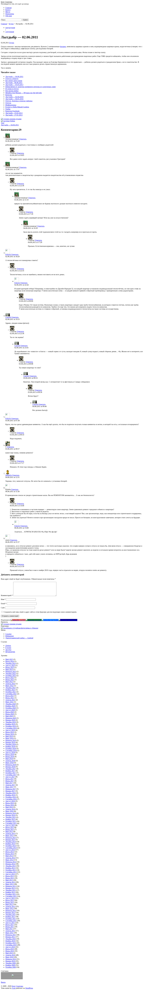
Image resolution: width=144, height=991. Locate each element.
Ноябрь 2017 (10, 771)
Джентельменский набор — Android (19, 638)
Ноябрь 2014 (10, 844)
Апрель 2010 (10, 955)
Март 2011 (9, 933)
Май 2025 (9, 659)
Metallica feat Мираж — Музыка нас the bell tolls (23, 93)
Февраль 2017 (10, 789)
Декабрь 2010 (10, 939)
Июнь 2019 (9, 734)
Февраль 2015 (10, 838)
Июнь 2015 (9, 829)
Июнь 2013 (9, 878)
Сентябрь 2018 (11, 750)
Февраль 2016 (10, 813)
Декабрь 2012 (10, 890)
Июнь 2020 (9, 714)
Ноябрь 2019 (10, 724)
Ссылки (8, 634)
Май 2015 (9, 831)
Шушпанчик (10, 652)
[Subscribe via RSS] (18, 620)
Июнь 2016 (9, 805)
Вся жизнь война (11, 91)
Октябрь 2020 (10, 708)
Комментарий (7, 595)
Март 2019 (9, 738)
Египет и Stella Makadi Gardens (17, 107)
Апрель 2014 (10, 858)
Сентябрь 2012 (11, 896)
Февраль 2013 (10, 886)
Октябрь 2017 (10, 773)
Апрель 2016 (10, 809)
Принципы (9, 14)
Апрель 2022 (10, 684)
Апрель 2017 (10, 785)
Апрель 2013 (10, 882)
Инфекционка (10, 105)
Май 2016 (9, 807)
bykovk (8, 254)
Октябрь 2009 (10, 967)
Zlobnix (8, 646)
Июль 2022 (9, 678)
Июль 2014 (9, 852)
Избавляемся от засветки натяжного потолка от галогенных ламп (30, 87)
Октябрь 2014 (10, 846)
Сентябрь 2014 (11, 848)
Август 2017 (10, 777)
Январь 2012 (10, 912)
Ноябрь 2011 (10, 917)
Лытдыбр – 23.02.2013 (13, 113)
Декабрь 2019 (10, 722)
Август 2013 (10, 874)
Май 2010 (9, 953)
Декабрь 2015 (10, 817)
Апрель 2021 (10, 700)
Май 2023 (9, 669)
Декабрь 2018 (10, 744)
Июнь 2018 (9, 757)
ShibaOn (8, 475)
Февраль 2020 (10, 718)
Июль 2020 (9, 712)
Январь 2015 (10, 840)
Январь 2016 (10, 815)
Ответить (22, 139)
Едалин (8, 648)
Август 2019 (10, 730)
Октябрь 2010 (10, 943)
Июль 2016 (9, 803)
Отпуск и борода (11, 79)
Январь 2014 (10, 864)
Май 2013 (9, 880)
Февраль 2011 (10, 935)
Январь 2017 (10, 791)
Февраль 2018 (10, 765)
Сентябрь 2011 (11, 921)
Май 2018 (9, 759)
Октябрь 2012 (10, 894)
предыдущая (10, 28)
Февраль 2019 (10, 740)
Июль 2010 (9, 949)
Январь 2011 (10, 937)
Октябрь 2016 (10, 797)
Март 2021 (9, 702)
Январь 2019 (10, 742)
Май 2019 (9, 736)
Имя (3, 599)
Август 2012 (10, 898)
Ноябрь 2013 (10, 868)
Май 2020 (9, 716)
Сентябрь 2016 (11, 799)
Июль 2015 (9, 827)
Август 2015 (10, 825)
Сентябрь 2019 (11, 728)
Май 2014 (9, 856)
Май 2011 (9, 929)
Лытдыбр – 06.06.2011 (13, 83)
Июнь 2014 (9, 854)
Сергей (8, 317)
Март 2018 (9, 763)
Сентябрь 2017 (11, 775)
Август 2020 (10, 710)
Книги (7, 10)
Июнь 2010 (9, 951)
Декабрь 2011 (10, 914)
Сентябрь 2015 (11, 823)
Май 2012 (9, 904)
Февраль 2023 (10, 671)
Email (3, 603)
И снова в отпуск (12, 89)
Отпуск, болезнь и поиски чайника (18, 101)
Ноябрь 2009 (10, 965)
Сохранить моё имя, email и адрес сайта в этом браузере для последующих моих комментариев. (40, 612)
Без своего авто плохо (13, 81)
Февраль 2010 (10, 959)
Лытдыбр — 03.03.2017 (14, 85)
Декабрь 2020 (10, 704)
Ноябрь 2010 (10, 941)
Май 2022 (9, 682)
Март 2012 (9, 908)
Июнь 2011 (9, 927)
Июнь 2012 (9, 902)
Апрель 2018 (10, 761)
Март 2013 (9, 884)
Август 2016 (10, 801)
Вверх (3, 982)
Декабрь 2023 (10, 663)
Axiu (14, 988)
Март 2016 (9, 811)
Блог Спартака (6, 2)
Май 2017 (9, 783)
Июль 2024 (9, 661)
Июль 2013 (9, 876)
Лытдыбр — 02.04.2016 (14, 97)
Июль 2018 (9, 754)
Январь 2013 (10, 888)
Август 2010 (10, 947)
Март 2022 (9, 686)
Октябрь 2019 (10, 726)
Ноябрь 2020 (10, 706)
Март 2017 (9, 787)
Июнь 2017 (9, 781)
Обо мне (8, 16)
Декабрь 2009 (10, 963)
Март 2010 (9, 957)
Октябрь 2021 (10, 692)
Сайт (3, 608)
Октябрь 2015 (10, 821)
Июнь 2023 (9, 667)
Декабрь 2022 (10, 673)
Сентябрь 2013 (11, 872)
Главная (8, 8)
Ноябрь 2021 (10, 690)
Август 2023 (10, 665)
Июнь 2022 (9, 680)
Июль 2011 (9, 925)
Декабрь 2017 (10, 769)
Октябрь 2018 (10, 748)
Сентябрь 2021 (11, 694)
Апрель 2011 (10, 931)
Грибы (7, 109)
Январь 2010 (10, 961)
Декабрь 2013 (10, 866)
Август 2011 (10, 923)
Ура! (2, 123)
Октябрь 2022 (10, 675)
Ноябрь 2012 (10, 892)
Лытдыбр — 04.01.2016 (14, 99)
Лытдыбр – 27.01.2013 (13, 115)
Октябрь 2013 (10, 870)
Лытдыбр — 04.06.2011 (14, 77)
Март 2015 (9, 836)
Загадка (8, 650)
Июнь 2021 (9, 698)
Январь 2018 (10, 767)
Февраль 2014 (10, 862)
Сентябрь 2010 (11, 945)
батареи (63, 46)
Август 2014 (10, 850)
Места (7, 12)
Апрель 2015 (10, 833)
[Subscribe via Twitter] (50, 620)
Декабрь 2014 (10, 842)
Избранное (9, 636)
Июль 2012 (9, 900)
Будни (11, 24)
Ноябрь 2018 (10, 746)
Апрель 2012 (10, 906)
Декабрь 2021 (10, 688)
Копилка (8, 95)
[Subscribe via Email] (34, 620)
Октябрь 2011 (10, 919)
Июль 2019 (9, 732)
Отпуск (8, 103)
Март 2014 (9, 860)
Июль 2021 (9, 696)
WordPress (29, 988)
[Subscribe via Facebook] (67, 620)
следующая (9, 32)
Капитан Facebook (12, 111)
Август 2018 (10, 752)
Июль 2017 (9, 779)
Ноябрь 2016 (10, 795)
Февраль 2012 (10, 910)
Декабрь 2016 (10, 793)
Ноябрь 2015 (10, 819)
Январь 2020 (10, 720)
